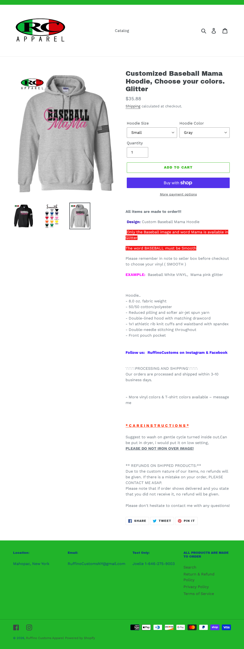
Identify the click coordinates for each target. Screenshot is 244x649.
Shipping (133, 106)
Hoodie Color (191, 123)
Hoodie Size (138, 123)
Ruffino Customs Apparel (45, 638)
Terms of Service (198, 593)
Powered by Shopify (80, 638)
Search (189, 567)
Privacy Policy (196, 586)
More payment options (178, 194)
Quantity (135, 143)
